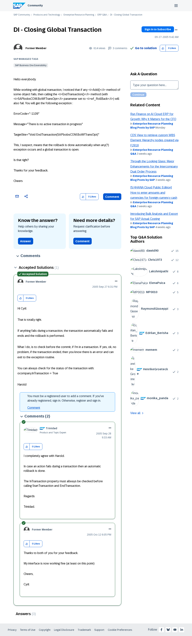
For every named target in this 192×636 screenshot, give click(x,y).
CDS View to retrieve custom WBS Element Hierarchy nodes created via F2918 (154, 140)
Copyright (45, 629)
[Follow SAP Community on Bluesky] (168, 629)
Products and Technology (46, 15)
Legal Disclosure (64, 629)
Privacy (12, 629)
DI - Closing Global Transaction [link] (126, 15)
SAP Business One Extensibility (30, 65)
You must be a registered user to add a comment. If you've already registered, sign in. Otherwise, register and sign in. (65, 398)
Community (35, 5)
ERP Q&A (102, 15)
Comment (112, 196)
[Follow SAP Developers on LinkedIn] (181, 629)
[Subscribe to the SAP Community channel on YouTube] (174, 629)
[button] (163, 48)
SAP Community (22, 15)
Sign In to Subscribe (158, 29)
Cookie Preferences (120, 629)
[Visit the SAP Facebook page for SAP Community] (161, 629)
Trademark (84, 629)
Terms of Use (27, 629)
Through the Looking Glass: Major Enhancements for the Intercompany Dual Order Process (154, 166)
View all (135, 413)
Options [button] (176, 29)
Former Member (36, 48)
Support (99, 629)
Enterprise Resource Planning (79, 15)
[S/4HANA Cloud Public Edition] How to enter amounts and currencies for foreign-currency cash (153, 192)
